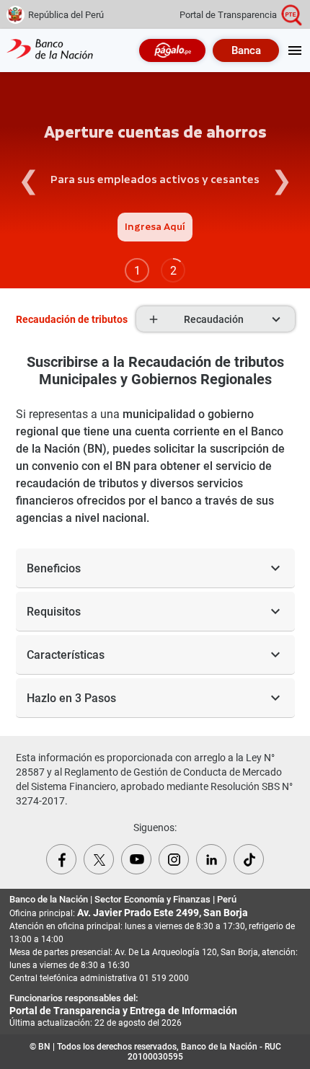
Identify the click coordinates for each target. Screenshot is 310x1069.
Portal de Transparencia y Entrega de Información (123, 1010)
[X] (99, 859)
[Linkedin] (211, 859)
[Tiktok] (249, 859)
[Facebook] (61, 859)
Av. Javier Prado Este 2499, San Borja (162, 912)
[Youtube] (136, 859)
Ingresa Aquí (155, 227)
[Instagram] (174, 859)
